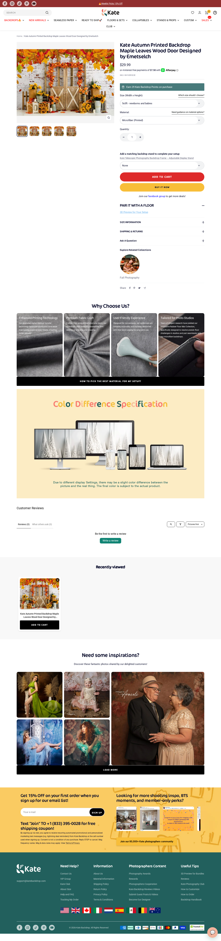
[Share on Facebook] (130, 288)
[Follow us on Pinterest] (26, 3)
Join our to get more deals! (162, 196)
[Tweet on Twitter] (139, 288)
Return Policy (100, 889)
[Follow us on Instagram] (12, 3)
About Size (65, 889)
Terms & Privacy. (73, 843)
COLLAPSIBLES (140, 20)
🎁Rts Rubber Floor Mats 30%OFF (111, 3)
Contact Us (66, 873)
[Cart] (206, 12)
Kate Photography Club (192, 884)
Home (19, 36)
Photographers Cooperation (143, 884)
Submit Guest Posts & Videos (143, 894)
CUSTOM (189, 20)
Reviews (185, 879)
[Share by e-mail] (145, 288)
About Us (98, 873)
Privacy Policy (100, 894)
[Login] (199, 12)
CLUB (109, 26)
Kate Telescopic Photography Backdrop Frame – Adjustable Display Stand (157, 158)
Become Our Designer (139, 899)
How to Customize (190, 889)
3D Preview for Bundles (192, 873)
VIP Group (65, 879)
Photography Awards (139, 873)
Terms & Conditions (103, 899)
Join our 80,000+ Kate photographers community (146, 841)
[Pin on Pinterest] (134, 288)
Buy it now (162, 187)
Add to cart (39, 624)
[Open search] (171, 524)
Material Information (104, 879)
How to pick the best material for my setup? (110, 381)
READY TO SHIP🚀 (92, 20)
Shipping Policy (101, 884)
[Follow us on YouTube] (34, 3)
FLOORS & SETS (116, 20)
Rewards (133, 879)
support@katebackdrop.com (31, 881)
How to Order (187, 894)
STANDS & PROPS (166, 20)
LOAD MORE (110, 769)
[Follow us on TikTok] (19, 3)
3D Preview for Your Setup (134, 212)
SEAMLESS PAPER (64, 20)
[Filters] (180, 524)
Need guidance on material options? (188, 112)
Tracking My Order (69, 899)
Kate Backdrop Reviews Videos (144, 889)
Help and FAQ (67, 894)
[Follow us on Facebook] (4, 3)
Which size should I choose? (191, 95)
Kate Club (65, 884)
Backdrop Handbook (191, 899)
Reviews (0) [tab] (24, 524)
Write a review (110, 540)
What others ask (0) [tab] (42, 524)
